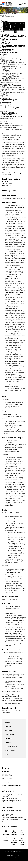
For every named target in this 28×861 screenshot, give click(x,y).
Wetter (22, 834)
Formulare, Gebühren (11, 746)
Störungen (6, 841)
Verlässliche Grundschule (10, 66)
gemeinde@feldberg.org (14, 785)
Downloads (14, 834)
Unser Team (6, 65)
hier (20, 802)
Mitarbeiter (8, 726)
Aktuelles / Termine (8, 72)
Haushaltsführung (10, 750)
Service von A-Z (9, 734)
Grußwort (7, 722)
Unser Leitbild (10, 75)
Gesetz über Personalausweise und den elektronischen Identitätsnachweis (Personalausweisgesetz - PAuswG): (13, 675)
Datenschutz (18, 855)
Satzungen (8, 742)
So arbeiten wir (7, 74)
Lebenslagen (8, 738)
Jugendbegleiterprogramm (10, 68)
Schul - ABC (9, 77)
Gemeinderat (8, 730)
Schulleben (6, 70)
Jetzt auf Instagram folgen (22, 842)
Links (6, 754)
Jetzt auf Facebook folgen (14, 842)
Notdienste (6, 834)
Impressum (10, 855)
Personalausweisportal (11, 667)
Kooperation (6, 79)
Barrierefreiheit (13, 858)
